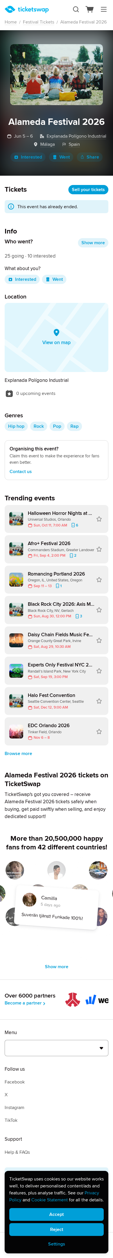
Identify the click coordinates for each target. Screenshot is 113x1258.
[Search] (76, 9)
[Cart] (89, 9)
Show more (93, 243)
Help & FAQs (17, 1152)
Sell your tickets (88, 190)
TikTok (11, 1120)
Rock (39, 426)
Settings (56, 1244)
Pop (57, 426)
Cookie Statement (49, 1200)
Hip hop (16, 426)
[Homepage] (27, 9)
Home (11, 22)
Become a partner (23, 1003)
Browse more (18, 753)
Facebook (15, 1082)
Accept (56, 1214)
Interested (31, 157)
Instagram (14, 1107)
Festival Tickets (38, 22)
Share (93, 157)
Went (64, 157)
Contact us (21, 472)
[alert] (56, 1212)
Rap (74, 426)
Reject (56, 1229)
